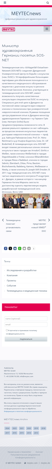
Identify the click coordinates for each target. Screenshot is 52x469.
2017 (7, 433)
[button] (5, 248)
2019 (36, 428)
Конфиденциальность (25, 457)
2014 (29, 433)
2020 (29, 428)
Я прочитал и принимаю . (21, 332)
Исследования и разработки (21, 270)
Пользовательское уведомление (25, 454)
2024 (7, 428)
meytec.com (32, 463)
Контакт (39, 452)
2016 (14, 433)
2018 (43, 428)
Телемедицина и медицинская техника (27, 290)
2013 (36, 433)
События (11, 285)
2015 (22, 433)
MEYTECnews (26, 13)
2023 (14, 428)
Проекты (11, 280)
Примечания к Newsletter (19, 452)
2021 (22, 428)
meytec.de (45, 463)
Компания (12, 275)
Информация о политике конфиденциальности (23, 411)
